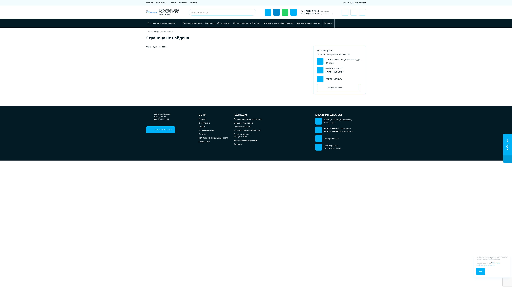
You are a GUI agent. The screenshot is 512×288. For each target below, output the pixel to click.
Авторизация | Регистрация (354, 2)
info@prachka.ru (333, 78)
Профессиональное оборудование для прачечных (169, 12)
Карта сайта (204, 141)
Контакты (194, 2)
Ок (480, 271)
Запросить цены (163, 129)
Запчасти (328, 23)
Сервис (173, 2)
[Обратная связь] (268, 12)
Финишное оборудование (308, 23)
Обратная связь (335, 87)
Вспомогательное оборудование (278, 23)
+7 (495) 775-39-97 (334, 71)
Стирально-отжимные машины (162, 23)
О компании (161, 2)
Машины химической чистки (246, 23)
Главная (149, 2)
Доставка (183, 2)
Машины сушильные (243, 123)
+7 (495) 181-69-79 (317, 13)
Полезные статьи (206, 130)
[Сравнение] (353, 12)
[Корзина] (362, 12)
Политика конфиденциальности (213, 138)
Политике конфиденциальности (488, 264)
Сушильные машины (192, 23)
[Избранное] (345, 12)
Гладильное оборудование (217, 23)
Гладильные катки (242, 126)
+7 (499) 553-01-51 (315, 10)
